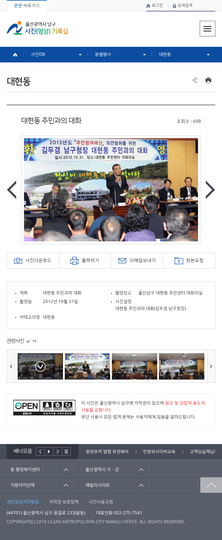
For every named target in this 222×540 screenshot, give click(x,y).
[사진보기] (40, 366)
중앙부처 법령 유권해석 (107, 451)
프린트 (208, 80)
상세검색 (185, 5)
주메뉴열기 (207, 28)
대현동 (165, 54)
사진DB (38, 54)
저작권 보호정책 (64, 502)
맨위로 (211, 485)
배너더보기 (66, 451)
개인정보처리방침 (23, 502)
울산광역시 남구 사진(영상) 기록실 (37, 28)
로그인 (157, 5)
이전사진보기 (11, 190)
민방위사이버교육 (159, 451)
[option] (111, 189)
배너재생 (49, 451)
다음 (57, 451)
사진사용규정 (101, 502)
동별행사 (103, 54)
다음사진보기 (210, 190)
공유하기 (195, 80)
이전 (40, 451)
